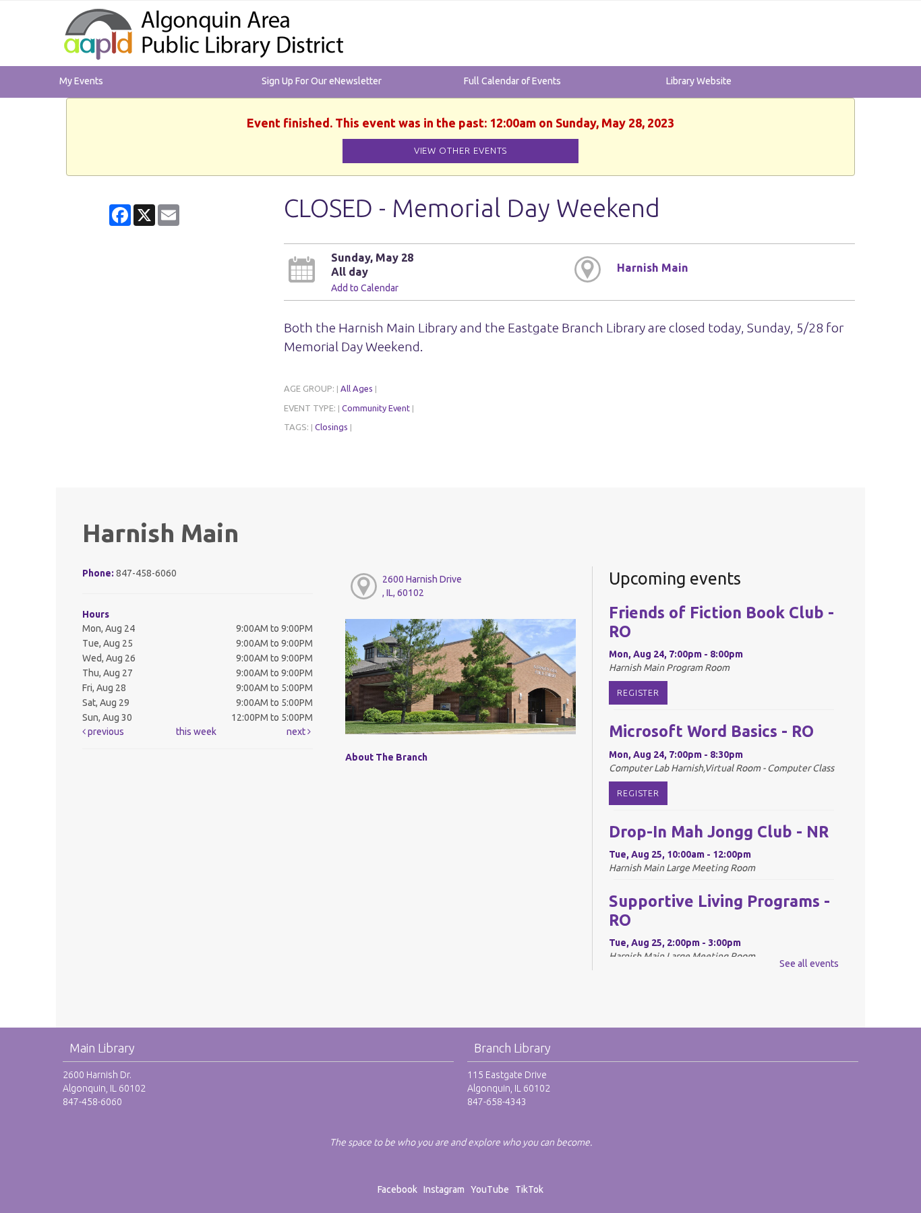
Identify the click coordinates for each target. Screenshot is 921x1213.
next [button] (297, 731)
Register (638, 692)
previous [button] (105, 731)
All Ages (356, 388)
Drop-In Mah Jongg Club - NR (719, 831)
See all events (809, 963)
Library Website (699, 81)
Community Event (376, 408)
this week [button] (196, 731)
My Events (81, 81)
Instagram (446, 1189)
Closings (331, 427)
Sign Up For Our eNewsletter (322, 81)
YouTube (490, 1189)
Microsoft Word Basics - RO (711, 731)
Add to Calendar (364, 288)
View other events (461, 151)
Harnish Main (652, 268)
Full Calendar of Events (512, 81)
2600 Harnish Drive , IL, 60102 (422, 586)
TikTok (529, 1189)
